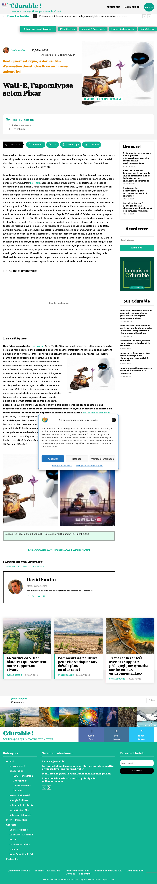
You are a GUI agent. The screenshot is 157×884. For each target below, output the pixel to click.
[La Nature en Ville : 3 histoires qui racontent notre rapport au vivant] (27, 636)
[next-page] (49, 788)
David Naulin (18, 50)
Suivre (152, 700)
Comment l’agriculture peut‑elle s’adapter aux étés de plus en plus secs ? (78, 663)
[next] (149, 16)
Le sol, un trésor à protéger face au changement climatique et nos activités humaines (137, 206)
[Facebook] (28, 595)
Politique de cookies (62, 465)
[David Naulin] (6, 50)
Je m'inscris (136, 770)
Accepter (53, 458)
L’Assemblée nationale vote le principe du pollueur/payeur (69, 779)
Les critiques (19, 129)
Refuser (76, 458)
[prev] (144, 16)
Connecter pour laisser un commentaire (24, 566)
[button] (113, 420)
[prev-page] (44, 788)
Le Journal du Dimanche (96, 412)
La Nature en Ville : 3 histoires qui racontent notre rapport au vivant (26, 663)
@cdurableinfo (19, 698)
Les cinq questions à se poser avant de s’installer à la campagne (136, 370)
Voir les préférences (102, 458)
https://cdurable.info (37, 585)
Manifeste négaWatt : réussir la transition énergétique (76, 773)
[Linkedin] (38, 595)
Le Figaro (35, 183)
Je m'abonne (136, 247)
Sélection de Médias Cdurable (102, 98)
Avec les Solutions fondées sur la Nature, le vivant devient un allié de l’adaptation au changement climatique (137, 175)
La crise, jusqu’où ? (53, 761)
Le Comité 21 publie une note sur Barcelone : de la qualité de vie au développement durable (78, 767)
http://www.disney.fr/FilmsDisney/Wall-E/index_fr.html (59, 549)
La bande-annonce (21, 125)
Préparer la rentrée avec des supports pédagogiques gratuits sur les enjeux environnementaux (137, 158)
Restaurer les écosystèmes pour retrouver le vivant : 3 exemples (135, 191)
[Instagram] (33, 595)
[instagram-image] (10, 717)
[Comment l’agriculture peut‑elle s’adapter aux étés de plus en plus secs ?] (78, 636)
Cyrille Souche (14, 675)
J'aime (91, 728)
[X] (44, 595)
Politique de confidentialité (89, 465)
